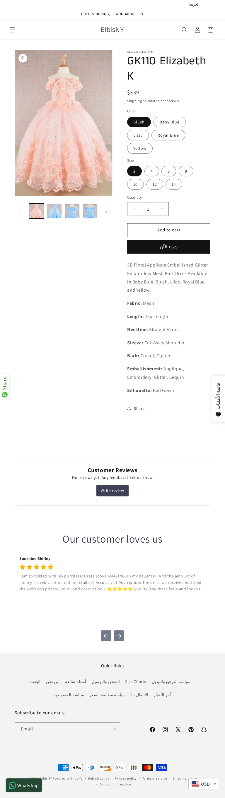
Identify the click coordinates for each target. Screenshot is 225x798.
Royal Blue (168, 135)
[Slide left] (21, 211)
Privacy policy (126, 778)
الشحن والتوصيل (105, 681)
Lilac (138, 135)
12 (155, 184)
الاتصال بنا (139, 694)
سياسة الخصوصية (69, 694)
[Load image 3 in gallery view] (54, 211)
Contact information (115, 784)
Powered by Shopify (67, 778)
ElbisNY (46, 778)
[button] (12, 29)
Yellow (139, 148)
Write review (112, 490)
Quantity (134, 197)
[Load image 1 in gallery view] (36, 211)
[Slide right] (106, 211)
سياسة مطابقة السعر (107, 694)
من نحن (53, 681)
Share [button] (139, 408)
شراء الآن (169, 247)
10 (135, 184)
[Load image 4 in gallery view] (72, 211)
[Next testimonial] (119, 635)
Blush (139, 122)
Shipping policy (185, 778)
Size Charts (135, 681)
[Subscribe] (113, 729)
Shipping (134, 101)
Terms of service (154, 778)
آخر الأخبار (162, 694)
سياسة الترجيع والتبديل (171, 681)
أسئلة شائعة (75, 681)
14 (174, 184)
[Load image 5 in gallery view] (90, 211)
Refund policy (98, 778)
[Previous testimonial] (106, 635)
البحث (35, 681)
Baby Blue (170, 122)
